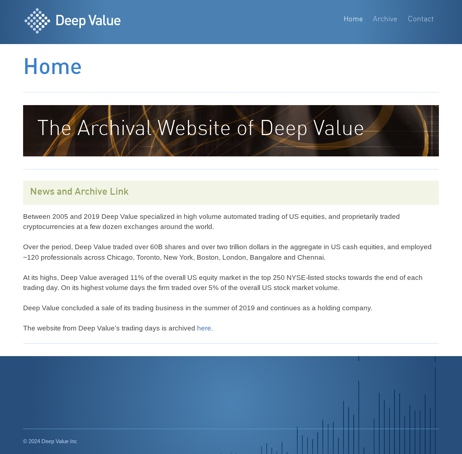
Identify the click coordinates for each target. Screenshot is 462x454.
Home (353, 19)
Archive (385, 19)
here (204, 328)
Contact (421, 19)
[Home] (81, 22)
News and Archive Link (79, 192)
